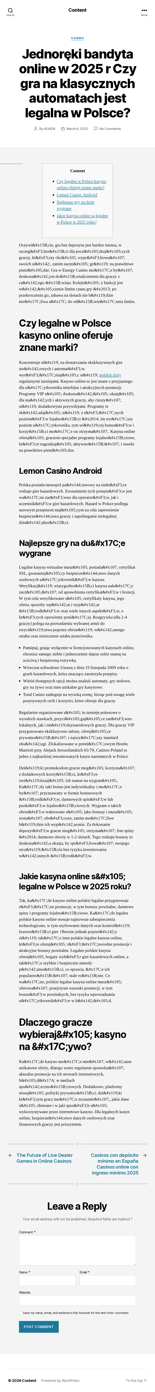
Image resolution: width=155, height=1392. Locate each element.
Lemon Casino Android (77, 195)
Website (24, 1292)
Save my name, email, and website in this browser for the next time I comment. (76, 1313)
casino (77, 38)
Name (24, 1272)
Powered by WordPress (60, 1380)
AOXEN (49, 129)
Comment (27, 1232)
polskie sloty (110, 375)
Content (77, 10)
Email (85, 1272)
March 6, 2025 (77, 129)
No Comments (110, 129)
